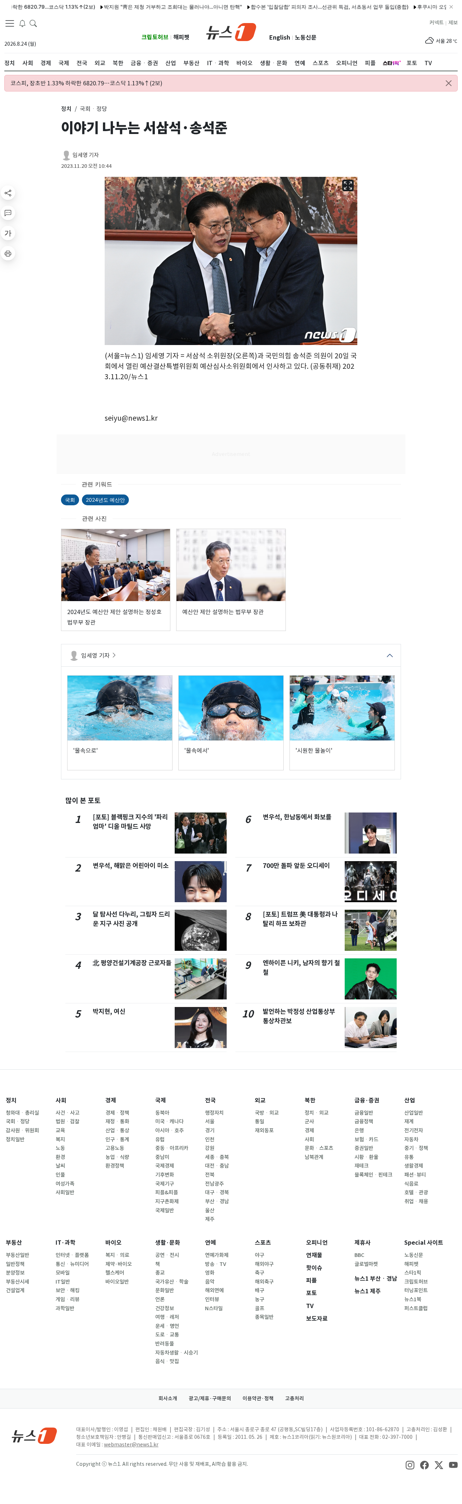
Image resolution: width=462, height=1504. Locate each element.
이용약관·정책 (258, 1398)
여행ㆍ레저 (167, 1317)
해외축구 (264, 1282)
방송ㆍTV (215, 1264)
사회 (61, 1100)
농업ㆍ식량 (117, 1157)
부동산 (14, 1242)
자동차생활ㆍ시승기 (176, 1352)
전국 (210, 1100)
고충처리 (294, 1398)
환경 (60, 1157)
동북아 (162, 1113)
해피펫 (181, 37)
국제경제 (164, 1166)
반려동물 (164, 1343)
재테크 (361, 1166)
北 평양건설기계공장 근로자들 (132, 963)
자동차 (411, 1139)
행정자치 (214, 1113)
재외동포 (264, 1130)
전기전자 (413, 1130)
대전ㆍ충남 (217, 1166)
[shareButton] (8, 192)
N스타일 (214, 1308)
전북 (209, 1175)
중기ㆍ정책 (416, 1148)
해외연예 (214, 1290)
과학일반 (65, 1308)
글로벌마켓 (366, 1264)
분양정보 (15, 1273)
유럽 (160, 1139)
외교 (260, 1100)
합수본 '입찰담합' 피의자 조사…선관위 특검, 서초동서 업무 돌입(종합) (304, 7)
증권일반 (363, 1148)
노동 (60, 1148)
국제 (160, 1100)
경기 (209, 1130)
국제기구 (164, 1184)
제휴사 (362, 1242)
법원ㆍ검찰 (67, 1121)
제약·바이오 (118, 1264)
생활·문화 (167, 1242)
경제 (110, 1100)
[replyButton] (8, 213)
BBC (359, 1255)
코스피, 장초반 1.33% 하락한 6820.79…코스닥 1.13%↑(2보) (86, 83)
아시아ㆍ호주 (169, 1130)
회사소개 (167, 1398)
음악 (209, 1282)
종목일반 (264, 1317)
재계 (409, 1121)
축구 (259, 1273)
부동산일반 (17, 1255)
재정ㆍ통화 (117, 1121)
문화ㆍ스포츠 (319, 1148)
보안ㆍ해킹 (67, 1290)
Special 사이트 (423, 1242)
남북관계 (314, 1157)
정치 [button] (66, 108)
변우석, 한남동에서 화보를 (297, 817)
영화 (209, 1273)
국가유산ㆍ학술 (171, 1282)
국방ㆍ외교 (267, 1113)
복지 (60, 1139)
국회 (70, 500)
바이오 (113, 1242)
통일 (259, 1121)
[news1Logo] (34, 1435)
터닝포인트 (416, 1290)
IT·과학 (65, 1242)
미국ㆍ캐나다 (169, 1121)
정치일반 (15, 1139)
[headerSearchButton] (33, 23)
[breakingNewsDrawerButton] (22, 23)
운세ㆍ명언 (167, 1326)
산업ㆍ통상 (117, 1130)
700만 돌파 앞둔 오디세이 (296, 865)
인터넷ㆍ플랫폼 (72, 1255)
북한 (310, 1100)
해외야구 (264, 1264)
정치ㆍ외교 (316, 1113)
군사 (309, 1121)
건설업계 (15, 1290)
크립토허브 (155, 37)
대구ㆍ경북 (217, 1192)
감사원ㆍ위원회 (22, 1130)
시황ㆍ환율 (366, 1157)
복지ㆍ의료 (117, 1255)
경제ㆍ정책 (117, 1113)
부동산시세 (17, 1282)
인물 (60, 1175)
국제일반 (164, 1210)
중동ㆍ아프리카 (171, 1148)
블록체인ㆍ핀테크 (373, 1175)
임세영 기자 (86, 155)
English (279, 37)
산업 (409, 1100)
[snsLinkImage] (410, 1464)
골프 (259, 1308)
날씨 (60, 1166)
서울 (209, 1121)
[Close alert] (448, 83)
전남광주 (214, 1184)
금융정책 (363, 1121)
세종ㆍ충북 (217, 1157)
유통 (409, 1157)
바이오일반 (117, 1282)
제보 (453, 22)
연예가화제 (216, 1255)
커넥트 (437, 22)
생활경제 (413, 1166)
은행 (359, 1130)
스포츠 (263, 1242)
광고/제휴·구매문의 (210, 1398)
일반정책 (15, 1264)
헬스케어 (114, 1273)
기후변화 (164, 1175)
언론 (160, 1299)
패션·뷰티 (415, 1175)
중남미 (162, 1157)
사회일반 (65, 1192)
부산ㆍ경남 (217, 1201)
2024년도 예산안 (105, 500)
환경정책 (114, 1166)
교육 (60, 1130)
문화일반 (164, 1290)
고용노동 (114, 1148)
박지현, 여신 (109, 1011)
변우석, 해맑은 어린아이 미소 (131, 865)
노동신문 (306, 37)
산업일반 (413, 1113)
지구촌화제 (167, 1201)
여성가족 (65, 1184)
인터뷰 (212, 1299)
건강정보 (164, 1308)
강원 (209, 1148)
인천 (209, 1139)
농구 (259, 1299)
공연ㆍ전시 (167, 1255)
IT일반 (63, 1282)
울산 (209, 1210)
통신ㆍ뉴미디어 (72, 1264)
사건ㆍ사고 (67, 1113)
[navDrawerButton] (9, 23)
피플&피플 (166, 1192)
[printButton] (8, 253)
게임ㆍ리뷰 (67, 1299)
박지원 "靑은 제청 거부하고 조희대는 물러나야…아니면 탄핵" (147, 7)
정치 (11, 1100)
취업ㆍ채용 (416, 1201)
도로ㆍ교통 (167, 1334)
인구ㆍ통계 (117, 1139)
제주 (209, 1219)
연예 (210, 1242)
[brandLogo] (231, 31)
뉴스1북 (412, 1299)
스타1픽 (412, 1273)
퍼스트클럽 (416, 1308)
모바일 (63, 1273)
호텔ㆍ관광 (416, 1192)
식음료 (411, 1184)
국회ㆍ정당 (18, 1121)
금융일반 (363, 1113)
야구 (259, 1255)
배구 (259, 1290)
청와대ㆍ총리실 (22, 1113)
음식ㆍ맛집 (167, 1361)
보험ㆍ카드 (366, 1139)
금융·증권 (366, 1100)
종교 (160, 1273)
